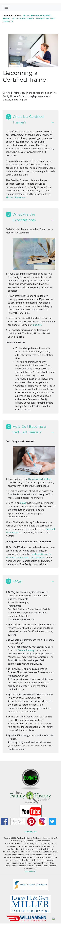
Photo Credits (30, 871)
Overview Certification (39, 479)
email (23, 502)
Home (26, 15)
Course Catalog (26, 650)
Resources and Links (45, 18)
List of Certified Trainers (23, 18)
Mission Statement (16, 197)
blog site (37, 324)
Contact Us (8, 21)
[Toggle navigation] (6, 7)
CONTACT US (31, 831)
